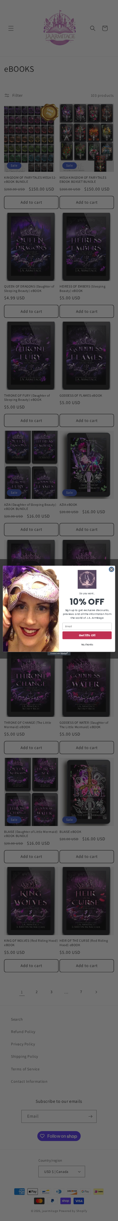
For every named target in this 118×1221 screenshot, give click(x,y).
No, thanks (87, 645)
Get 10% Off (87, 635)
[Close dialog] (111, 569)
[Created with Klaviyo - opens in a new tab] (59, 654)
